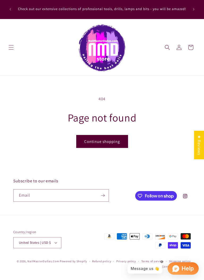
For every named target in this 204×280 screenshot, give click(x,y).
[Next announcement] (193, 9)
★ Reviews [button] (199, 145)
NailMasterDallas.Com (43, 261)
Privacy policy (126, 261)
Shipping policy (180, 261)
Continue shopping (102, 141)
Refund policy (101, 261)
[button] (11, 47)
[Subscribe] (103, 195)
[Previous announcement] (10, 9)
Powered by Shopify (73, 261)
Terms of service (152, 261)
